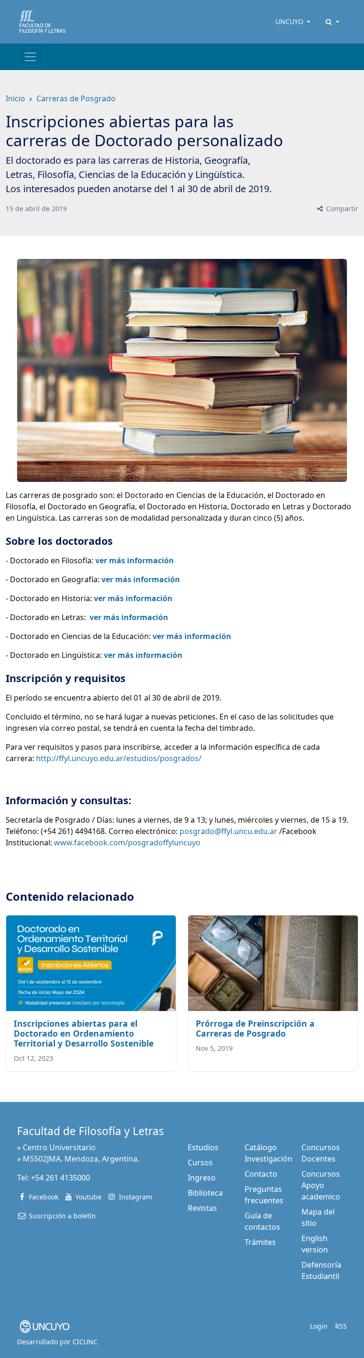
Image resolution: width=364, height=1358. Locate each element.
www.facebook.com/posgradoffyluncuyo (127, 842)
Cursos (200, 1162)
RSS (341, 1326)
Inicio (15, 98)
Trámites (260, 1242)
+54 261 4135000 (60, 1177)
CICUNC (85, 1341)
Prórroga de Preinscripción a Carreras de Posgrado (255, 1028)
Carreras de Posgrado (76, 98)
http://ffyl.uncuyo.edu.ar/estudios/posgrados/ (118, 758)
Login (319, 1326)
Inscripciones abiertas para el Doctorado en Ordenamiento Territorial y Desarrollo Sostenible (84, 1033)
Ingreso (202, 1177)
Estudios (203, 1147)
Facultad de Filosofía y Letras (90, 1131)
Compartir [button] (341, 208)
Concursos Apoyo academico (320, 1185)
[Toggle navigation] (30, 56)
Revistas (202, 1208)
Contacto (261, 1174)
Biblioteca (205, 1193)
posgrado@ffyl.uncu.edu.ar (228, 831)
